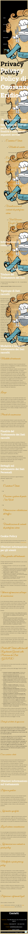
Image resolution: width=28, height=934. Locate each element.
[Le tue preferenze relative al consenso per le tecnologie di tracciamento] (26, 932)
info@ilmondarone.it (16, 927)
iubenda (2, 905)
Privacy (16, 932)
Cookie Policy (23, 542)
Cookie (21, 932)
